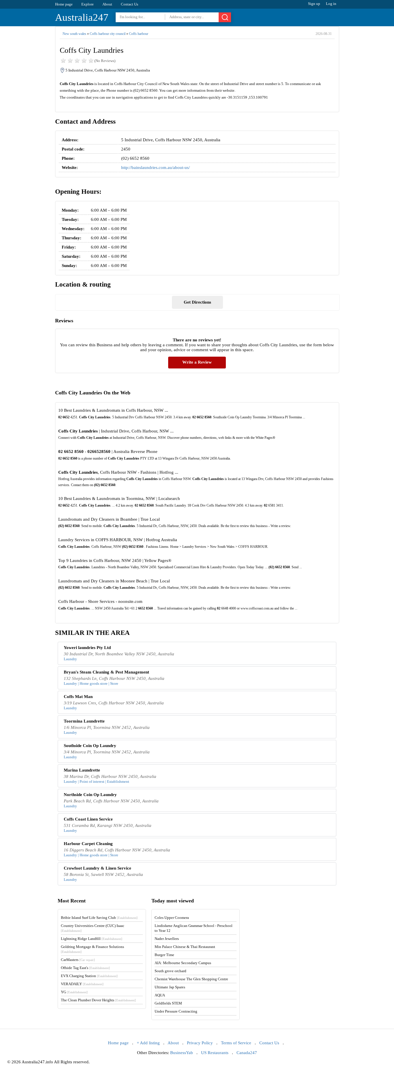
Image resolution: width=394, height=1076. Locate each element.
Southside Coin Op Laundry (90, 745)
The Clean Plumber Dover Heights (98, 1000)
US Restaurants (214, 1052)
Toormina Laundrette (84, 721)
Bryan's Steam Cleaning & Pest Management (106, 672)
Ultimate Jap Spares (170, 987)
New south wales (74, 34)
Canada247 (247, 1052)
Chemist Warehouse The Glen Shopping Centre (191, 979)
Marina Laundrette (82, 770)
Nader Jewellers (167, 938)
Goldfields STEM (168, 1003)
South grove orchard (170, 971)
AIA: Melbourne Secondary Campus (183, 963)
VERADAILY (82, 984)
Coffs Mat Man (78, 696)
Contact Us (129, 4)
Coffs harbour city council (107, 34)
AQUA (160, 995)
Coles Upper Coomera (172, 917)
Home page (64, 4)
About (107, 4)
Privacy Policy (200, 1043)
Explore (87, 4)
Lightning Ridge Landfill (91, 938)
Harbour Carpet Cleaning (88, 843)
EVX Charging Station (89, 976)
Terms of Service (236, 1043)
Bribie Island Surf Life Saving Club (99, 917)
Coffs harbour (138, 34)
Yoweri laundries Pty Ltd (87, 647)
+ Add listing (148, 1043)
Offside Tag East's (85, 968)
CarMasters (78, 960)
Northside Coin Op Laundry (90, 794)
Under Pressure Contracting (176, 1011)
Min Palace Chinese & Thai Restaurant (185, 947)
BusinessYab (181, 1052)
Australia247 (81, 17)
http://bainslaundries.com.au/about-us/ (155, 167)
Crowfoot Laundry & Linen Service (97, 868)
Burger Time (164, 955)
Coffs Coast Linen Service (88, 819)
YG (74, 992)
